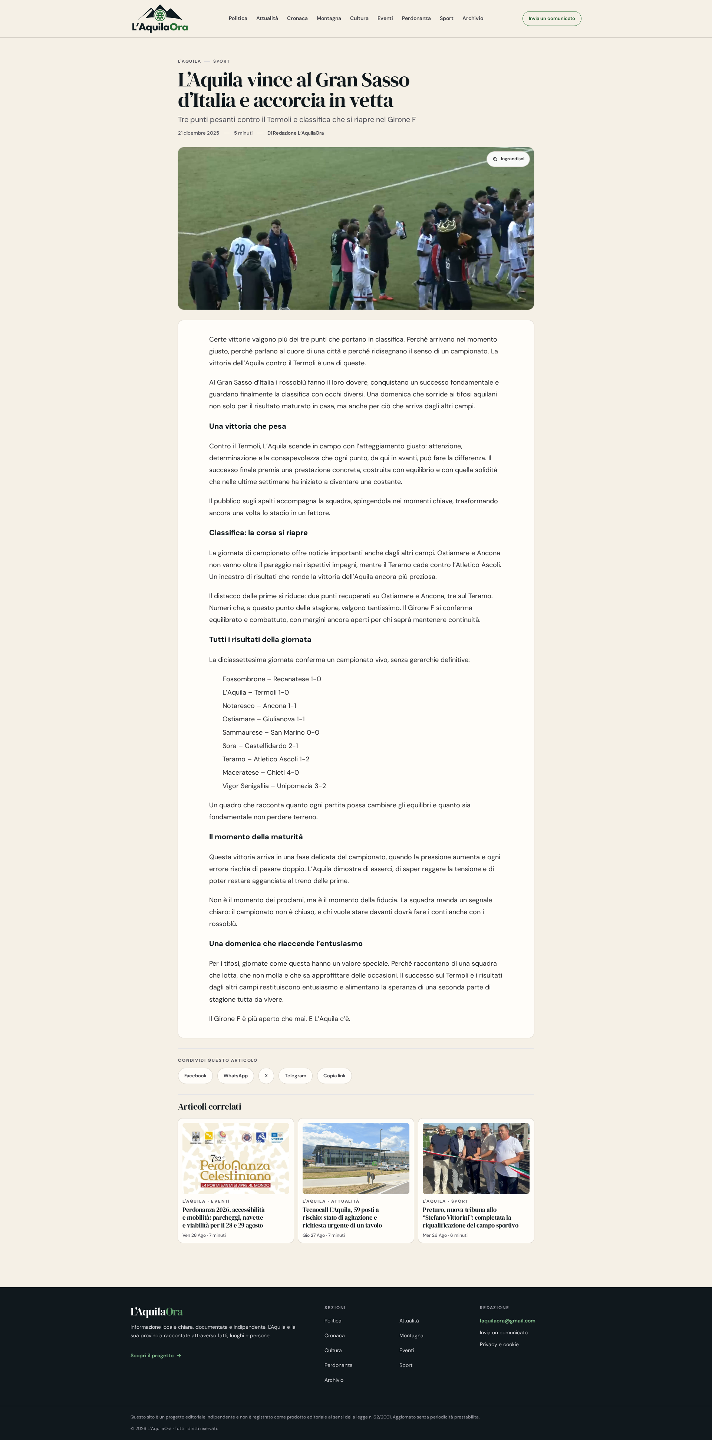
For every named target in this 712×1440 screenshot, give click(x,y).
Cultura (359, 18)
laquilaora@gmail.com (507, 1320)
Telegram (295, 1075)
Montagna (329, 18)
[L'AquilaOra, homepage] (160, 18)
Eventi (385, 18)
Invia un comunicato (552, 18)
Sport (447, 18)
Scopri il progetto (156, 1355)
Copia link (334, 1075)
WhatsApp (236, 1075)
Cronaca (297, 18)
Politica (238, 18)
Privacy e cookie (499, 1344)
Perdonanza (416, 18)
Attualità (267, 18)
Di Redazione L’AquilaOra (295, 133)
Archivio (472, 18)
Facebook (195, 1075)
